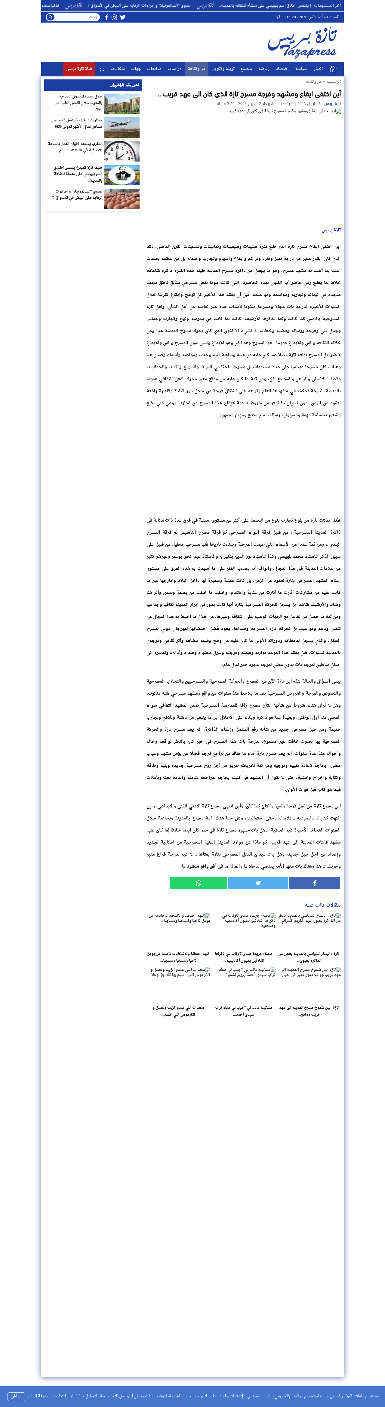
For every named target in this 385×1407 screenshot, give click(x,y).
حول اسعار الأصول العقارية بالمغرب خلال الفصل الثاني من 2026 (79, 103)
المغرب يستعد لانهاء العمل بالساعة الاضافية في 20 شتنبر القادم (75, 147)
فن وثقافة (196, 69)
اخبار (318, 69)
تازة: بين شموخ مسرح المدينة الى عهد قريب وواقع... (309, 1011)
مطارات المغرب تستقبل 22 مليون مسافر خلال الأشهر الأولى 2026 (77, 123)
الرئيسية (333, 69)
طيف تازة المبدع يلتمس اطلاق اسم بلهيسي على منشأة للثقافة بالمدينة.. (300, 5)
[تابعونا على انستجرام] (114, 17)
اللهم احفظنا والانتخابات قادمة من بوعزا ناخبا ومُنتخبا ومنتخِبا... (178, 957)
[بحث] (50, 17)
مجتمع (246, 69)
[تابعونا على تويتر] (123, 17)
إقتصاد (282, 69)
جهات (136, 69)
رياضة (264, 69)
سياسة (301, 69)
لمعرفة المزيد (38, 1396)
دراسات (174, 69)
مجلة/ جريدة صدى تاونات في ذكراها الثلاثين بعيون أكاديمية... (244, 957)
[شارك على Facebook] (315, 883)
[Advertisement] (243, 466)
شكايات (118, 69)
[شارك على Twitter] (258, 883)
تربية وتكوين (223, 69)
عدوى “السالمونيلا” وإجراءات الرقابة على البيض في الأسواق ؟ (160, 5)
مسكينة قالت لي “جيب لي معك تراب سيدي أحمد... (244, 1011)
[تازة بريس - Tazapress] (303, 42)
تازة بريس (332, 103)
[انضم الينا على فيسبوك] (106, 17)
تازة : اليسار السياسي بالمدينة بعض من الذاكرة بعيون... (309, 957)
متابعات (154, 69)
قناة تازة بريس (79, 69)
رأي (101, 69)
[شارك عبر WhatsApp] (198, 883)
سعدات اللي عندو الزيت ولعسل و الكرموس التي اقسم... (178, 1011)
